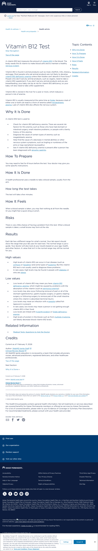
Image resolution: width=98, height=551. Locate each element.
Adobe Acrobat (26, 526)
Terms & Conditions (44, 480)
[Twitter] (4, 494)
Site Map (82, 484)
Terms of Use (45, 395)
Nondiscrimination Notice (11, 477)
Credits (75, 76)
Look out (10, 16)
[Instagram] (27, 494)
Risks (74, 65)
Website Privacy (7, 484)
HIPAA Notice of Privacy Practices (49, 473)
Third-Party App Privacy (87, 473)
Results (75, 68)
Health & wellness (12, 29)
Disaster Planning (85, 477)
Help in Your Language (10, 480)
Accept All (79, 542)
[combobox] (44, 9)
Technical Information (86, 480)
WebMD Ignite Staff (16, 379)
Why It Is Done (12, 369)
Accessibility (6, 473)
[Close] (95, 542)
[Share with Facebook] (13, 420)
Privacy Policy (57, 395)
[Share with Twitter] (18, 420)
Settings (66, 542)
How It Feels (77, 61)
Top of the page (12, 361)
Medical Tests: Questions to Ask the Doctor (31, 332)
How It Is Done (78, 57)
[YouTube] (15, 494)
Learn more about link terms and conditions (29, 521)
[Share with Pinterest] (23, 420)
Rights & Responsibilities (46, 484)
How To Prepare (79, 53)
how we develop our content (77, 395)
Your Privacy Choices (45, 477)
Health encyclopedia (29, 31)
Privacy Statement (33, 549)
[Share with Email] (7, 420)
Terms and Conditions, (20, 549)
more (11, 18)
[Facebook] (10, 494)
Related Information (80, 72)
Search (77, 10)
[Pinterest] (21, 494)
